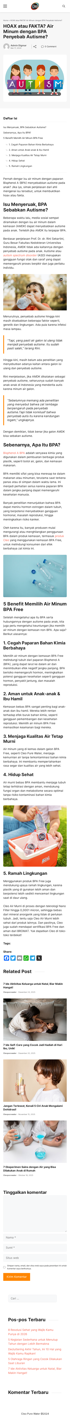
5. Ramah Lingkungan (20, 166)
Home (5, 20)
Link (43, 47)
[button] (63, 6)
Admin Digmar (19, 45)
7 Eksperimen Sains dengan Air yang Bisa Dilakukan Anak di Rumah (29, 1168)
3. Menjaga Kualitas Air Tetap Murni (27, 155)
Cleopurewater (10, 992)
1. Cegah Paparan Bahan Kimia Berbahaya (31, 144)
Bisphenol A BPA (14, 453)
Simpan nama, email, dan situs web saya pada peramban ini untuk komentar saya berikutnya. (37, 1267)
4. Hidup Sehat (17, 160)
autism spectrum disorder (20, 255)
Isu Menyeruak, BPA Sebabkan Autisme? (24, 127)
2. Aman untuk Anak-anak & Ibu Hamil (29, 149)
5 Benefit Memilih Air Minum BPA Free (23, 138)
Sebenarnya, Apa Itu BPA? (17, 132)
